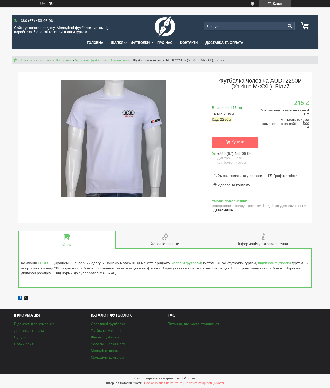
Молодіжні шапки (105, 351)
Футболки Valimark (106, 330)
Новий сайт (23, 344)
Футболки (140, 43)
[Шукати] (290, 26)
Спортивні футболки (108, 324)
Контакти (189, 43)
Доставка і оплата (29, 330)
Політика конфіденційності (204, 383)
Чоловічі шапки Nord (108, 344)
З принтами (119, 60)
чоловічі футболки (187, 263)
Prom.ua (190, 378)
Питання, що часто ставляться (193, 324)
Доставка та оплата (224, 43)
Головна (95, 43)
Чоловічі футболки (90, 60)
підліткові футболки (274, 263)
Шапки (117, 43)
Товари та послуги (36, 60)
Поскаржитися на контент (163, 383)
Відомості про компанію (34, 324)
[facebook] (20, 298)
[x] (26, 298)
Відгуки (20, 337)
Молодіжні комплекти (109, 357)
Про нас (164, 43)
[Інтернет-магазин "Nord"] (165, 26)
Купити (237, 142)
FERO (43, 263)
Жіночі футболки (105, 337)
